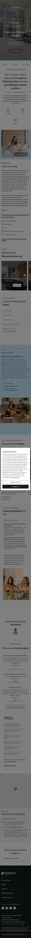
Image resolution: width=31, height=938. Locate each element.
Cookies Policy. (15, 477)
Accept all (15, 486)
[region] (15, 469)
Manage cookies (15, 482)
